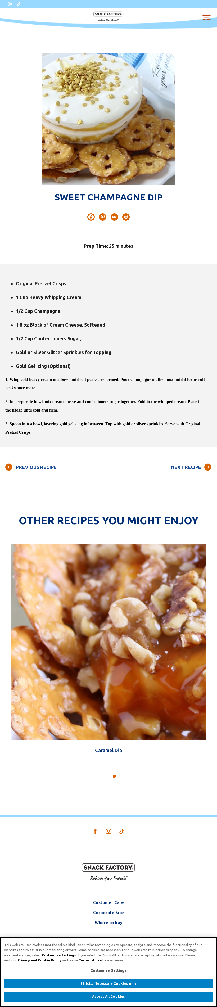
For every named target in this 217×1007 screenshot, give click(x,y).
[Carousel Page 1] (102, 776)
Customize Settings (59, 955)
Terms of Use (90, 960)
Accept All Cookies (108, 996)
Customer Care (108, 902)
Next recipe (186, 467)
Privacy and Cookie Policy (39, 960)
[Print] (126, 217)
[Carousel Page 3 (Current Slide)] (114, 776)
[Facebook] (91, 217)
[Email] (114, 217)
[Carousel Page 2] (108, 776)
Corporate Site (108, 912)
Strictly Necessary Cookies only (108, 983)
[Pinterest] (102, 217)
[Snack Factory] (108, 16)
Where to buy (109, 922)
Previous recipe (36, 467)
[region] (108, 972)
